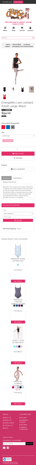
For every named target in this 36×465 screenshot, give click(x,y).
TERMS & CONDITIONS (23, 428)
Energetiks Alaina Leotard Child (18, 260)
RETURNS (24, 425)
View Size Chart (8, 140)
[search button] (33, 37)
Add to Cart (19, 154)
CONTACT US (8, 425)
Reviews (5, 182)
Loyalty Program (18, 2)
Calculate (19, 220)
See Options (18, 281)
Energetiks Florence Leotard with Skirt (18, 383)
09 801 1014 (8, 2)
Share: (4, 110)
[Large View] (4, 89)
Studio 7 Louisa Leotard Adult (18, 342)
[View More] (19, 390)
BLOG (6, 428)
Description (6, 178)
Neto (17, 463)
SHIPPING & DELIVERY (23, 421)
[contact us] (4, 447)
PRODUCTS (7, 420)
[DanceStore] (18, 13)
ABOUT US (7, 417)
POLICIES (23, 417)
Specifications (17, 178)
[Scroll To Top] (29, 459)
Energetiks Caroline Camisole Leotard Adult (18, 302)
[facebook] (8, 447)
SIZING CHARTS (9, 423)
